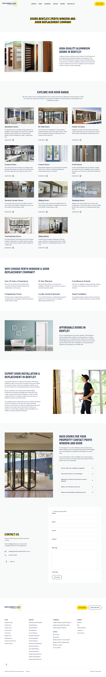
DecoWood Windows (34, 635)
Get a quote (82, 607)
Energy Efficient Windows (35, 659)
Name (54, 513)
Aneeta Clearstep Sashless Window (62, 622)
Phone (54, 530)
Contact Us (80, 630)
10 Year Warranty (81, 627)
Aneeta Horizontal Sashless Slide (61, 625)
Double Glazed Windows (35, 654)
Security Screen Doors (10, 641)
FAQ (78, 625)
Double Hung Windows (34, 656)
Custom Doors (8, 627)
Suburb (54, 539)
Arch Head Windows (34, 648)
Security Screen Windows (35, 643)
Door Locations (57, 647)
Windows (33, 4)
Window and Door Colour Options (61, 639)
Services (55, 4)
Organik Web (98, 671)
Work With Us (71, 4)
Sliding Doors (8, 635)
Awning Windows (33, 627)
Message (54, 547)
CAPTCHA (55, 572)
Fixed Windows (33, 630)
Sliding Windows (33, 625)
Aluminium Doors (9, 622)
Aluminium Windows (34, 646)
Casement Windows (34, 651)
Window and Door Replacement (61, 642)
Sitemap (28, 671)
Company (62, 4)
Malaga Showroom (14, 544)
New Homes (56, 634)
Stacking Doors (8, 638)
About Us (79, 622)
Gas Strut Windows (33, 638)
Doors (40, 4)
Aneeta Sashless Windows (59, 627)
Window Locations (57, 645)
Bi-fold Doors (8, 625)
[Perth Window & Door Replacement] (9, 4)
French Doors (8, 630)
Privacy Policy (80, 633)
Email (54, 522)
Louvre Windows (33, 633)
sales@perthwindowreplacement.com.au (19, 551)
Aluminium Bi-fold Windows (35, 622)
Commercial (47, 4)
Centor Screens (9, 643)
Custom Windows (33, 641)
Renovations (56, 637)
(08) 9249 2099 (13, 555)
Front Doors (8, 633)
